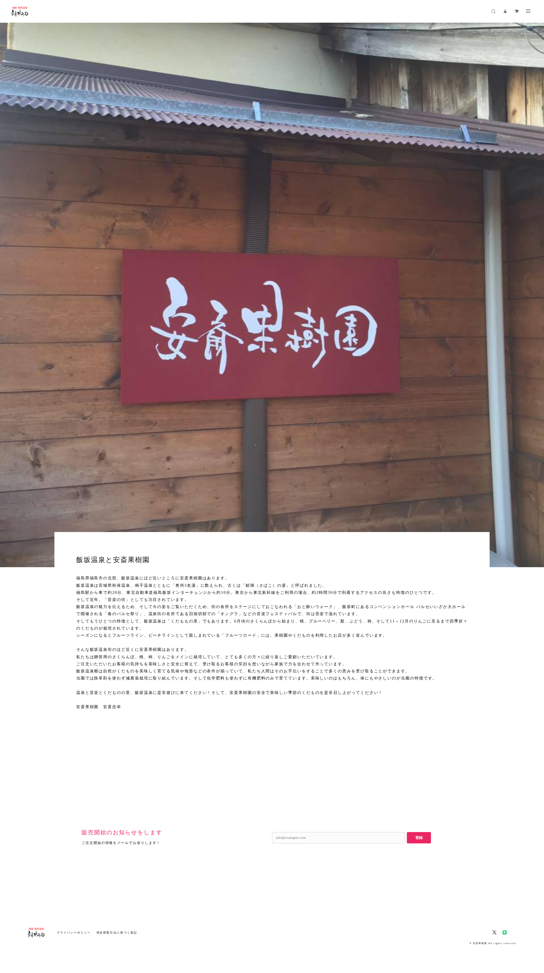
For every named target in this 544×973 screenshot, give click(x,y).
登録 (419, 837)
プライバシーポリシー (73, 932)
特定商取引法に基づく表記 (117, 932)
